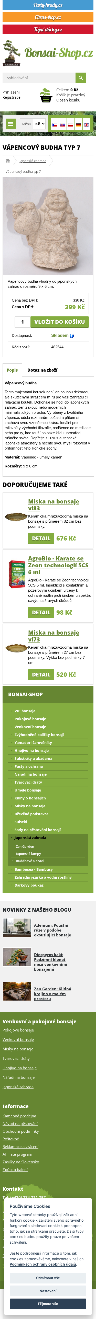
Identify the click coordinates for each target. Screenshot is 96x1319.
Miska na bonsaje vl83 (53, 504)
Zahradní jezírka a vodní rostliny (43, 877)
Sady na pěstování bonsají (38, 829)
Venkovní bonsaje (30, 726)
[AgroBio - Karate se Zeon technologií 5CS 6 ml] (16, 573)
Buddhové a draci (30, 860)
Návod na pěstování (20, 1123)
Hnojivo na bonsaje (32, 750)
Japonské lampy (28, 853)
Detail (41, 538)
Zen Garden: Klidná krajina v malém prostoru (52, 993)
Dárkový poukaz (29, 885)
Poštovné (11, 1138)
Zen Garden (25, 846)
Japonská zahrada (33, 160)
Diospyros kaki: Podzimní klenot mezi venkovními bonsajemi (50, 962)
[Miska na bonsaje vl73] (16, 648)
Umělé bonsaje (28, 790)
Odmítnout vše (48, 1278)
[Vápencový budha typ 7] (48, 225)
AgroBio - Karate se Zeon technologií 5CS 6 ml (58, 565)
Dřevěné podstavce (31, 813)
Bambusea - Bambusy (34, 869)
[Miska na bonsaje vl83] (16, 516)
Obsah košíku (68, 99)
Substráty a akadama (33, 758)
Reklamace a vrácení (20, 1146)
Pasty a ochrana (29, 766)
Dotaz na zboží (42, 370)
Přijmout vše (48, 1304)
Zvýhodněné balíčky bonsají (39, 734)
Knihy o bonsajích (30, 798)
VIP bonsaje (25, 710)
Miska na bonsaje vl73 (53, 635)
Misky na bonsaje (30, 806)
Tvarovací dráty (28, 782)
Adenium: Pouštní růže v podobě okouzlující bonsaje (52, 930)
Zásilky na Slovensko (21, 1161)
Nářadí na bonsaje (31, 774)
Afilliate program (17, 1154)
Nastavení (48, 1291)
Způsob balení (15, 1169)
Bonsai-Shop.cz (10, 160)
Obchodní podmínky (21, 1131)
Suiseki (21, 821)
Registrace (11, 97)
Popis (12, 370)
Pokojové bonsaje (30, 718)
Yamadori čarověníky (33, 742)
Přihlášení (11, 92)
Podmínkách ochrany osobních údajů (43, 1264)
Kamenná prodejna (19, 1115)
